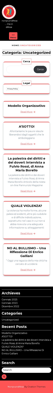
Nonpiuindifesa (26, 386)
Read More (26, 111)
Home (15, 45)
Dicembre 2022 (10, 306)
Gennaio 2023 (10, 303)
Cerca (26, 61)
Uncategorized (10, 319)
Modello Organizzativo (26, 106)
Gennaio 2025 (9, 299)
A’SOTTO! (26, 126)
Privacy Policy (12, 89)
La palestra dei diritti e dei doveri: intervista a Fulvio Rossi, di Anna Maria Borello (26, 164)
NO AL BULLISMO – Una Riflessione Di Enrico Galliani (26, 252)
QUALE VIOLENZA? (26, 206)
